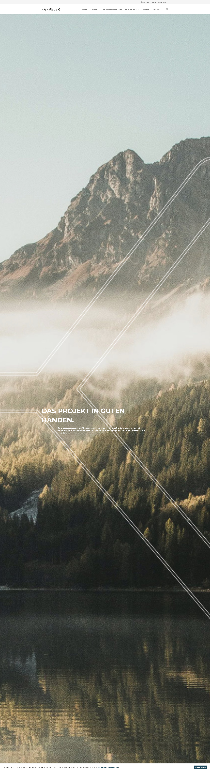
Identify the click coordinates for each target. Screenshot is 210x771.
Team (153, 2)
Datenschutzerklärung (108, 767)
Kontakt (162, 2)
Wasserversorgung (90, 9)
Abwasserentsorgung (112, 9)
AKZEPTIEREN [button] (200, 767)
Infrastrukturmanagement (137, 9)
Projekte (157, 9)
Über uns (145, 2)
